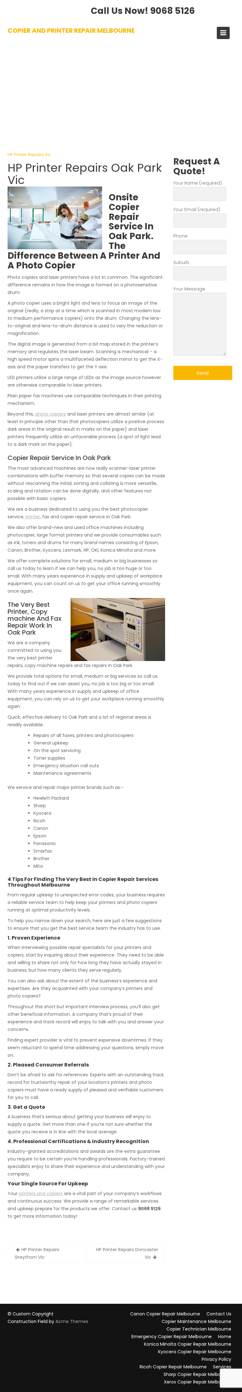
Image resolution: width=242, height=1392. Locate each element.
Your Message (189, 289)
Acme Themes (71, 1321)
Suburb (181, 262)
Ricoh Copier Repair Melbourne (173, 1367)
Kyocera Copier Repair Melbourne (194, 1352)
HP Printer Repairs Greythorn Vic (36, 1253)
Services (222, 1367)
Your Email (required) (196, 209)
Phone (180, 236)
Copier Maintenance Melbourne (196, 1321)
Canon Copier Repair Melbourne (165, 1314)
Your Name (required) (197, 183)
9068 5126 (172, 11)
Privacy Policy (216, 1359)
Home (224, 1336)
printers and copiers (41, 1193)
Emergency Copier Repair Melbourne (171, 1336)
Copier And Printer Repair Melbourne (71, 30)
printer (33, 517)
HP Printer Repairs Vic (29, 155)
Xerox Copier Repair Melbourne (197, 1382)
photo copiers (50, 414)
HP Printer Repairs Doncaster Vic (127, 1253)
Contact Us (218, 1314)
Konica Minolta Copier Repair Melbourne (187, 1344)
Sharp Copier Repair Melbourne (197, 1374)
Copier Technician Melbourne (198, 1329)
